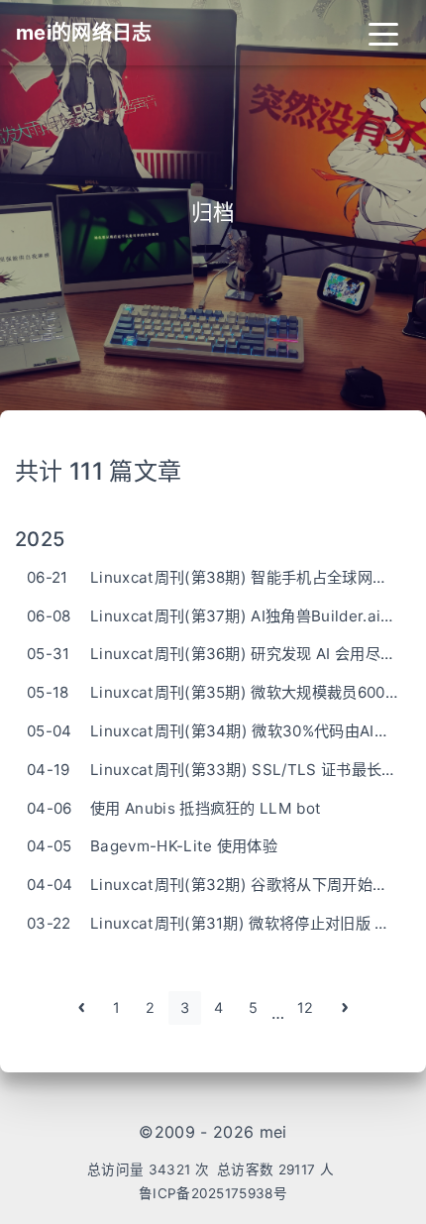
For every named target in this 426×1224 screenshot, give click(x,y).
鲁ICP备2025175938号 (213, 1193)
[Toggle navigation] (383, 33)
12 (305, 1007)
